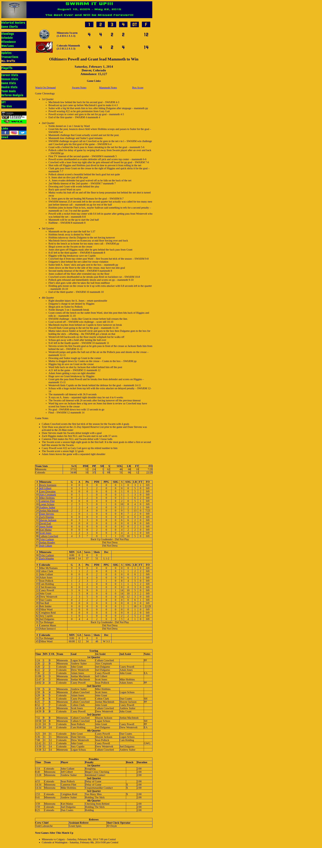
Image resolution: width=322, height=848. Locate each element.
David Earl (45, 523)
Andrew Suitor (47, 507)
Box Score (137, 87)
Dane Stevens (46, 513)
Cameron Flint (47, 501)
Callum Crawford (48, 536)
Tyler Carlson (46, 539)
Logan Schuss (46, 504)
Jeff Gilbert (45, 488)
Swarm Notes (79, 87)
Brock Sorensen (47, 485)
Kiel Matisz (45, 529)
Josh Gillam (45, 545)
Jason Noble (45, 526)
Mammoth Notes (108, 87)
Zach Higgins (46, 517)
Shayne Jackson (47, 520)
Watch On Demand (45, 87)
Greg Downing (47, 491)
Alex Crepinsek (47, 494)
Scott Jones (45, 532)
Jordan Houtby (47, 542)
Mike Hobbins (47, 497)
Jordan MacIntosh (48, 510)
